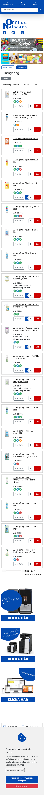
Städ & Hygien (7, 67)
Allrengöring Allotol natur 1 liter (25, 254)
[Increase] (23, 571)
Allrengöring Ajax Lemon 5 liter (25, 184)
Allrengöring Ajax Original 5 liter (25, 231)
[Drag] (5, 571)
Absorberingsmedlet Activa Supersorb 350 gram (25, 116)
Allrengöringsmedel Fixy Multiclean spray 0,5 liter (24, 551)
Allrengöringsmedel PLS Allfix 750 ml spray (26, 357)
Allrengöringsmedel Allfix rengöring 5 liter (24, 380)
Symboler (6, 78)
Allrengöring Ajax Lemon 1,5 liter (25, 160)
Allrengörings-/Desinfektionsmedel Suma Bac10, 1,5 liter (26, 329)
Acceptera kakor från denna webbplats (22, 779)
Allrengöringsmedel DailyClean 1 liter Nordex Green (24, 479)
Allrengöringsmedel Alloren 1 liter (26, 408)
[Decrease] (3, 571)
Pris (35, 84)
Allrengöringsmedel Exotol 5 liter (25, 527)
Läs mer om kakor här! (15, 770)
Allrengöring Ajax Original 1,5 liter (26, 207)
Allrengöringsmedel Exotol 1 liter (25, 504)
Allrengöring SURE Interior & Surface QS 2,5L (26, 277)
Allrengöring (21, 67)
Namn (16, 84)
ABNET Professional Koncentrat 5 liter (22, 93)
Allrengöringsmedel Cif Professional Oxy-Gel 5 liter (25, 455)
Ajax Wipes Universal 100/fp (25, 138)
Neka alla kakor (22, 786)
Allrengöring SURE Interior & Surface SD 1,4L (26, 305)
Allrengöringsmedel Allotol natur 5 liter (25, 432)
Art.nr (26, 84)
